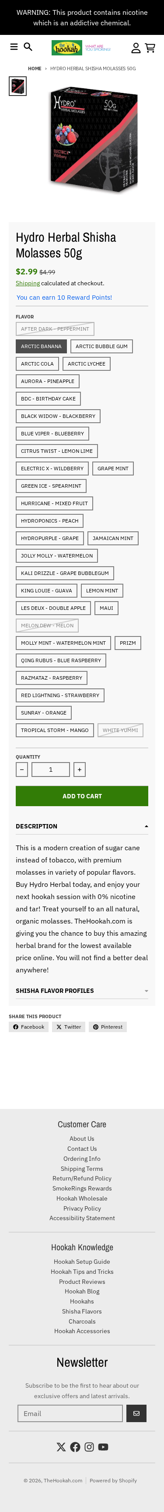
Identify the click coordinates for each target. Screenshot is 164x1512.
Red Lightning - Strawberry (60, 695)
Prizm (128, 643)
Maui (106, 608)
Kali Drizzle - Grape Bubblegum (65, 573)
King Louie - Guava (46, 590)
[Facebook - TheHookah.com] (75, 1447)
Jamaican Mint (113, 538)
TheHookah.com (63, 1480)
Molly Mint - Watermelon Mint (63, 643)
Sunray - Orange (43, 712)
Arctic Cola (37, 363)
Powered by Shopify (113, 1480)
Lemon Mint (102, 590)
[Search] (28, 46)
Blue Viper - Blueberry (52, 433)
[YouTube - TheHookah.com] (103, 1447)
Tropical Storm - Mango (55, 730)
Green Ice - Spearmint (51, 485)
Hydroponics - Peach (49, 520)
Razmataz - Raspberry (51, 677)
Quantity (28, 757)
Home (35, 68)
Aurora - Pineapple (47, 381)
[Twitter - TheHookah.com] (61, 1447)
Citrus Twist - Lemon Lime (57, 451)
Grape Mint (113, 468)
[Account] (136, 48)
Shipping (28, 283)
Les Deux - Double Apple (53, 608)
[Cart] (150, 48)
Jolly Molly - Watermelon (57, 555)
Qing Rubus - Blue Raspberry (61, 660)
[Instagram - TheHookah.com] (89, 1447)
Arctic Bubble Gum (102, 346)
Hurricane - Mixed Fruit (54, 503)
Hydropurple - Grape (50, 538)
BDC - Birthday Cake (48, 398)
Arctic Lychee (86, 363)
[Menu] (14, 46)
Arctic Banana (41, 346)
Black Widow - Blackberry (58, 416)
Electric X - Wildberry (52, 468)
